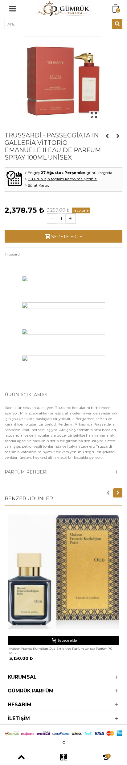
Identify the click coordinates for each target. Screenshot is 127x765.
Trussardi (13, 254)
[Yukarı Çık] (21, 758)
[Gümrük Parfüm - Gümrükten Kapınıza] (64, 8)
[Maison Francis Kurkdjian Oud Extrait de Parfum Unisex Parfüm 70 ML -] (63, 572)
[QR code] (63, 758)
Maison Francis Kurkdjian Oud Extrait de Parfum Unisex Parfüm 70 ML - (60, 651)
